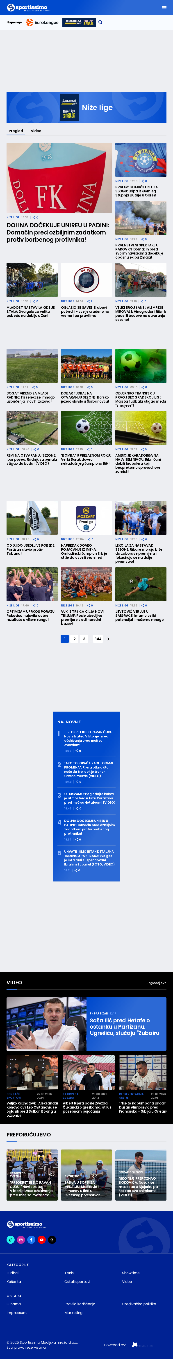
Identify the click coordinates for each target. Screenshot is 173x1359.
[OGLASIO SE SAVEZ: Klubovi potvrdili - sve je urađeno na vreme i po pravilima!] (86, 280)
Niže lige (13, 217)
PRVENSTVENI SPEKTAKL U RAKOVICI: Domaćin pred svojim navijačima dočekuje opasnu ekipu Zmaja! (139, 251)
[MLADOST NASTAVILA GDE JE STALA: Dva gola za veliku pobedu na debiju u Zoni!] (32, 280)
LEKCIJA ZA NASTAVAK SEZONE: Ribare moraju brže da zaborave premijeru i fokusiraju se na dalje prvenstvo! (138, 553)
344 (97, 639)
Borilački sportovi (14, 1095)
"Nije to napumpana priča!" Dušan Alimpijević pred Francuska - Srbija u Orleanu (143, 1107)
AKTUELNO (71, 1176)
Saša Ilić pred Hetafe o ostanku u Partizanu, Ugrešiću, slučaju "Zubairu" (125, 1026)
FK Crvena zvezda (71, 1095)
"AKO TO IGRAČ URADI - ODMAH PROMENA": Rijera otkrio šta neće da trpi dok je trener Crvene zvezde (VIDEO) (89, 769)
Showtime (131, 1273)
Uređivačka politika (139, 1304)
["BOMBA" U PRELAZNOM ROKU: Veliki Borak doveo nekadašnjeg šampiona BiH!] (86, 428)
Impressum (17, 1313)
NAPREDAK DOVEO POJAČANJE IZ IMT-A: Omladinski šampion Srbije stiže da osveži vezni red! (84, 551)
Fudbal (12, 1273)
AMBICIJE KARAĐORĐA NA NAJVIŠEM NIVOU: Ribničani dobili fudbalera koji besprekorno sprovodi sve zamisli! (138, 463)
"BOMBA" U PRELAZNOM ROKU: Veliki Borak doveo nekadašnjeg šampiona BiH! (86, 459)
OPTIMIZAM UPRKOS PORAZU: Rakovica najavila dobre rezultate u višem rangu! (31, 616)
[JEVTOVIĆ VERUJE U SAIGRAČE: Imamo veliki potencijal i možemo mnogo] (140, 584)
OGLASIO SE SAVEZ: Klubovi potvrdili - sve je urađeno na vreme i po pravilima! (85, 312)
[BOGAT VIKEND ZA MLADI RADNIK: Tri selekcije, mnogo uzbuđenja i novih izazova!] (32, 366)
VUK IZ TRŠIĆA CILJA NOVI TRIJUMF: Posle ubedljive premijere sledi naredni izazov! (82, 618)
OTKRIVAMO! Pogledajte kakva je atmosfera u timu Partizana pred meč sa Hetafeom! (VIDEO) (90, 798)
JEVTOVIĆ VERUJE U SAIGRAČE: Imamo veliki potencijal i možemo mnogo (139, 616)
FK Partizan (99, 1013)
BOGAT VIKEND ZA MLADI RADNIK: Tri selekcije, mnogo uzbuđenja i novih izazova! (31, 397)
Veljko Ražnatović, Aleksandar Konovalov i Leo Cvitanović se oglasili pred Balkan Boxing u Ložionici (32, 1109)
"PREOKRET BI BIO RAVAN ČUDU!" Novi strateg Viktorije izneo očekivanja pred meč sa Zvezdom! (89, 738)
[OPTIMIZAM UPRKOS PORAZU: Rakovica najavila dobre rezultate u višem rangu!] (32, 584)
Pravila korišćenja (79, 1304)
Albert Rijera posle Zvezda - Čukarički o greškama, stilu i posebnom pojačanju (87, 1107)
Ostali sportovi (77, 1282)
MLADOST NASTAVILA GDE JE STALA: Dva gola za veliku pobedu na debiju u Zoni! (31, 312)
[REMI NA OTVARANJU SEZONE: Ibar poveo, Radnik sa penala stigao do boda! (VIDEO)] (32, 428)
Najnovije (14, 22)
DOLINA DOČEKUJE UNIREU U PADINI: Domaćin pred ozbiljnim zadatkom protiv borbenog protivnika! (58, 232)
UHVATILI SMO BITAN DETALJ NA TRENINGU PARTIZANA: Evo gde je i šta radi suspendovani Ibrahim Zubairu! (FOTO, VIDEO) (89, 858)
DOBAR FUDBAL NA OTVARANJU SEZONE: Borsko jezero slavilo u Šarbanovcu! (85, 397)
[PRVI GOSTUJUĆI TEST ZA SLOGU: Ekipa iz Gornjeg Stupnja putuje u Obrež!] (140, 160)
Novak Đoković (131, 1172)
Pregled (16, 130)
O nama (14, 1304)
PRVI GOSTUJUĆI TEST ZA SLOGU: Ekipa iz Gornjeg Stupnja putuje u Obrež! (136, 191)
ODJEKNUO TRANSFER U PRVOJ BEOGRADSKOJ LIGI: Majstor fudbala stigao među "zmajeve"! (140, 399)
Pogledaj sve (156, 983)
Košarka (14, 1282)
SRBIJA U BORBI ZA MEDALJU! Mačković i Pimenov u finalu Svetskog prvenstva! (82, 1189)
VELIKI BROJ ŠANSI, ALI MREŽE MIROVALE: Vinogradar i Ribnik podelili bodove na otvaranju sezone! (140, 314)
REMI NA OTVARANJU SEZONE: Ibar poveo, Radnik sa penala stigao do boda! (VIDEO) (32, 459)
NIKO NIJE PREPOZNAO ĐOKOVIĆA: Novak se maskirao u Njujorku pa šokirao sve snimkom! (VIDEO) (138, 1186)
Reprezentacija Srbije (131, 1095)
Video (36, 130)
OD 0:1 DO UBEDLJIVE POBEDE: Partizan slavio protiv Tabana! (31, 549)
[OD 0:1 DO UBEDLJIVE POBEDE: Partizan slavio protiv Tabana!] (32, 518)
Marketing (73, 1313)
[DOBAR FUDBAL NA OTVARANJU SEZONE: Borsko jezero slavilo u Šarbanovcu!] (86, 366)
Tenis (69, 1273)
